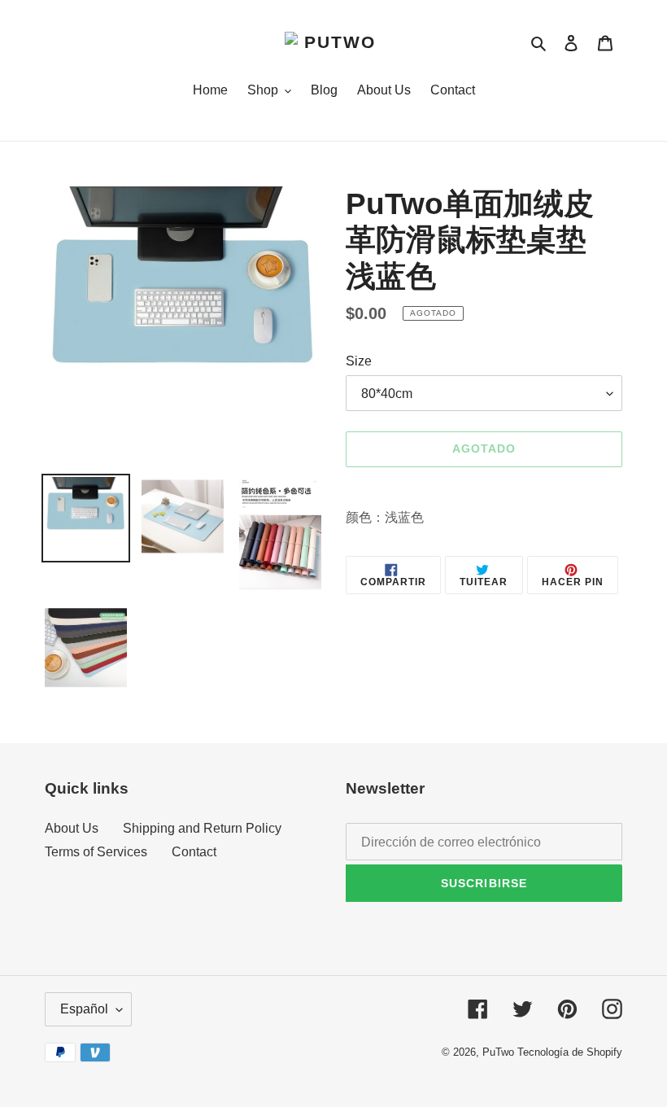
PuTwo (498, 1052)
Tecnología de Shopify (569, 1052)
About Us (71, 828)
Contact (194, 852)
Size (359, 361)
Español (84, 1009)
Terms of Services (96, 852)
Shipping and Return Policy (202, 828)
